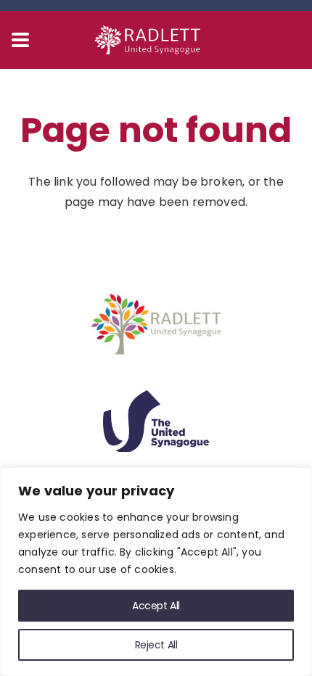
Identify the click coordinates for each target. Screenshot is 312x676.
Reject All (156, 645)
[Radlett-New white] (156, 40)
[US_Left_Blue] (156, 421)
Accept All (156, 605)
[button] (20, 40)
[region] (156, 571)
